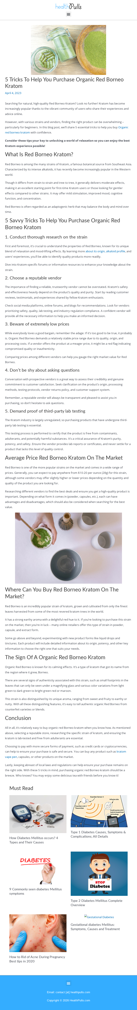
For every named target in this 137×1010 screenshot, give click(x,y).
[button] (68, 14)
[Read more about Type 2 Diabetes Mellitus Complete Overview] (99, 873)
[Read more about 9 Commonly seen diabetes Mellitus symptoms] (37, 868)
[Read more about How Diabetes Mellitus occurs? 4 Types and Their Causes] (37, 814)
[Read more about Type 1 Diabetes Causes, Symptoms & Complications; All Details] (99, 811)
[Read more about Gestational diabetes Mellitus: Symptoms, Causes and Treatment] (99, 917)
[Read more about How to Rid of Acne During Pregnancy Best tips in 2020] (37, 933)
